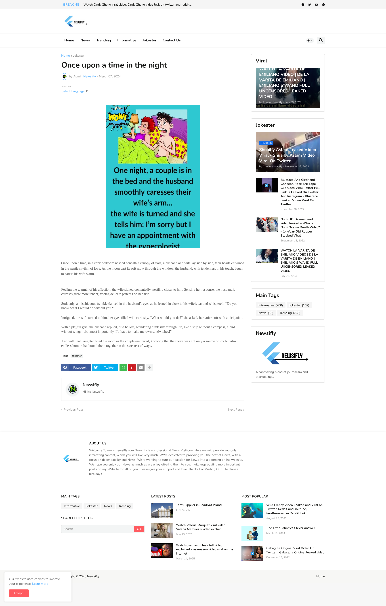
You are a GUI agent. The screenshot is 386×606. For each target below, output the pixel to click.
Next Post (235, 410)
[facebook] (303, 5)
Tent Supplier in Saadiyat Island (199, 505)
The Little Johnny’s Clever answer (290, 528)
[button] (310, 40)
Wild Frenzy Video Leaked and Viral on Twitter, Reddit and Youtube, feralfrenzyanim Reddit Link (294, 509)
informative (126, 40)
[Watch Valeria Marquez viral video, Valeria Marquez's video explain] (162, 530)
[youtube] (316, 5)
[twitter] (309, 5)
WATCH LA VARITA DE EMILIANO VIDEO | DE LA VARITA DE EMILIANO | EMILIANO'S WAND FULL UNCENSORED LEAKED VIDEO (299, 261)
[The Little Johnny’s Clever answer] (252, 533)
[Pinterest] (132, 367)
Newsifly (91, 384)
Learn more (40, 584)
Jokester (149, 40)
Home (69, 40)
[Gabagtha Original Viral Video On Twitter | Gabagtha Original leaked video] (252, 553)
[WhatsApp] (123, 367)
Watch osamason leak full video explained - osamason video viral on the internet (204, 549)
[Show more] (149, 367)
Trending (103, 40)
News (85, 40)
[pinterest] (323, 5)
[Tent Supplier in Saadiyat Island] (162, 510)
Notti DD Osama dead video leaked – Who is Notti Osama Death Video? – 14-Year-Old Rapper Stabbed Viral (300, 227)
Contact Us (172, 40)
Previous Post (73, 410)
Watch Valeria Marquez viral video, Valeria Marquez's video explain (201, 527)
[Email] (141, 367)
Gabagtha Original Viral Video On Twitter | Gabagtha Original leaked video (295, 550)
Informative (270, 305)
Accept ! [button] (18, 593)
